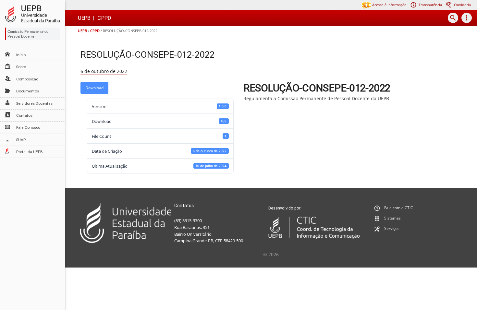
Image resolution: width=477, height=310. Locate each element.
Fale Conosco (28, 127)
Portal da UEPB (29, 151)
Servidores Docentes (34, 103)
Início (21, 55)
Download (94, 87)
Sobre (21, 67)
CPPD (95, 30)
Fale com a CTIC (398, 207)
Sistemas (392, 218)
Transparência (430, 4)
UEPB (82, 30)
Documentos (27, 91)
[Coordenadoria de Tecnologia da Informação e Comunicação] (314, 228)
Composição (27, 79)
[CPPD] (32, 13)
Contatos (24, 115)
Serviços (391, 228)
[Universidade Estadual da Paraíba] (126, 223)
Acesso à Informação (389, 4)
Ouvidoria (462, 4)
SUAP (21, 139)
